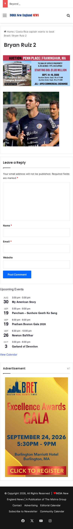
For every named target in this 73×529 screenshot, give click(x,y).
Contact (17, 505)
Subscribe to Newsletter (23, 511)
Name (7, 225)
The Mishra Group (55, 499)
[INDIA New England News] (24, 15)
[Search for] (68, 16)
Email (7, 241)
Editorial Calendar (50, 505)
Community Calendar (52, 511)
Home (10, 31)
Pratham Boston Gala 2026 (29, 324)
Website (8, 257)
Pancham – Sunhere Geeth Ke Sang (34, 313)
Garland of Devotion (25, 346)
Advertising (31, 505)
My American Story (24, 302)
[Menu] (5, 16)
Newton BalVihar (22, 335)
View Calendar (8, 354)
